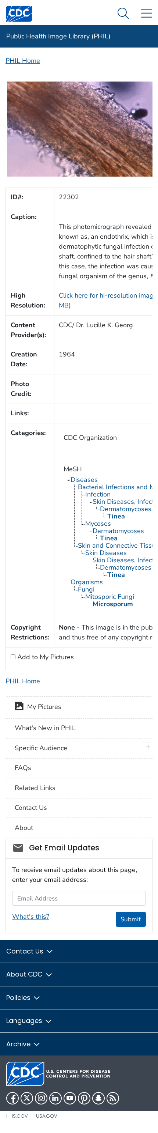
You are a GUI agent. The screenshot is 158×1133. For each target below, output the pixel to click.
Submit (131, 919)
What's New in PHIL (45, 728)
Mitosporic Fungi (109, 596)
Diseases (84, 479)
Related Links (35, 787)
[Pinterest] (84, 1098)
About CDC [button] (25, 974)
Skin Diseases (106, 552)
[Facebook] (12, 1098)
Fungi (86, 589)
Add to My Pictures (44, 657)
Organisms (87, 582)
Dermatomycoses (125, 509)
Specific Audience (41, 748)
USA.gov (46, 1116)
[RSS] (113, 1098)
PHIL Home (23, 60)
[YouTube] (70, 1098)
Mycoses (98, 523)
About (24, 827)
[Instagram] (41, 1098)
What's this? (30, 916)
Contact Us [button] (25, 951)
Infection (98, 494)
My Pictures (42, 706)
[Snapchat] (98, 1098)
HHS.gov (17, 1116)
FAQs (23, 767)
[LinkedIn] (55, 1098)
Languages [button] (25, 1020)
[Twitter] (27, 1098)
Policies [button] (19, 997)
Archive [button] (19, 1044)
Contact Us (31, 807)
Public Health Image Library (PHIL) (58, 36)
